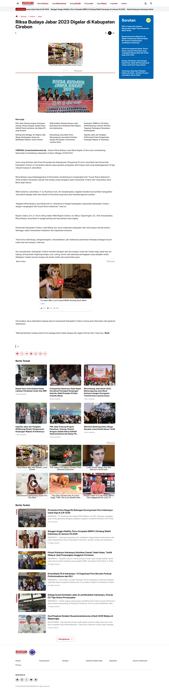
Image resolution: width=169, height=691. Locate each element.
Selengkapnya (64, 639)
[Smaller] (106, 33)
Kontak (18, 661)
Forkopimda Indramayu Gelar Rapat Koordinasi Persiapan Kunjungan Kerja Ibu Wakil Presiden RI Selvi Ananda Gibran (65, 392)
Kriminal (17, 597)
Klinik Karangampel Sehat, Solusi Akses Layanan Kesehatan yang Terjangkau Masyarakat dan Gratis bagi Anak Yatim (135, 52)
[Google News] (36, 680)
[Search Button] (151, 3)
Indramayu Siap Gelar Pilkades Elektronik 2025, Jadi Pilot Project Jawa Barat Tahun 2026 (135, 73)
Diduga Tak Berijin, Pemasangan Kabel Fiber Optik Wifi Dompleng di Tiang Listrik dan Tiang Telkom (135, 63)
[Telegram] (26, 354)
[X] (22, 354)
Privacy (18, 665)
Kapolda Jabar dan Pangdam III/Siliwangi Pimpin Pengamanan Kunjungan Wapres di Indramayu (96, 137)
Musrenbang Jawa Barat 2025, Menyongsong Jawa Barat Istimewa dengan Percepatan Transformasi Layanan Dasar (63, 138)
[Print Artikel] (40, 354)
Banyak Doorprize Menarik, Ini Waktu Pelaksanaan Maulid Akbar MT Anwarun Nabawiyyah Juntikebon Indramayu (135, 39)
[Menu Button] (18, 3)
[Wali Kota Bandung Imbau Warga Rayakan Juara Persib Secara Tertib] (99, 413)
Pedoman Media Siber (94, 661)
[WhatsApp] (36, 354)
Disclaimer (113, 661)
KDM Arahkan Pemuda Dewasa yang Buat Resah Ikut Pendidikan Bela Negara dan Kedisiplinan (65, 125)
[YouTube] (31, 680)
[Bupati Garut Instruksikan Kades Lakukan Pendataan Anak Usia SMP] (31, 374)
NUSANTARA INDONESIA (29, 686)
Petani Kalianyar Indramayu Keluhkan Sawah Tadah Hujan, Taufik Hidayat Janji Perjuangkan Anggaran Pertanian (80, 553)
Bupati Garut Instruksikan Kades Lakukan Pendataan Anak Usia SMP (31, 389)
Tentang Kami (44, 661)
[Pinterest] (31, 354)
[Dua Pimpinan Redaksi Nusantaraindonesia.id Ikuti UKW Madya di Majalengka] (32, 624)
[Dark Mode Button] (145, 3)
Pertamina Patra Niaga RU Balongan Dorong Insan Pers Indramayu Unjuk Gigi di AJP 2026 (80, 511)
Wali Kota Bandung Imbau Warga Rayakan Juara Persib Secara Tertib (99, 428)
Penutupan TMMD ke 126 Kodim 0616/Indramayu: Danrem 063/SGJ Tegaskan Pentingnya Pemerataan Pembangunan (97, 126)
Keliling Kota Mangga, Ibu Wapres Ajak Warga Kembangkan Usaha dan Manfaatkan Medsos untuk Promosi (31, 137)
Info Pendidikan (17, 538)
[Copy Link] (45, 354)
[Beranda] (17, 16)
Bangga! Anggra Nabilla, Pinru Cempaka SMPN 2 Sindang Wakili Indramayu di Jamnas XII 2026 (57, 9)
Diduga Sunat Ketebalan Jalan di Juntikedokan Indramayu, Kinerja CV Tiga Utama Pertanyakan (80, 596)
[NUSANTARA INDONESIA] (28, 3)
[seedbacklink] (32, 652)
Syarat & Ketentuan (140, 661)
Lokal (17, 512)
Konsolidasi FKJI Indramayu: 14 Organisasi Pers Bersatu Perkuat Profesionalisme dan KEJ (80, 574)
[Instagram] (22, 680)
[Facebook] (17, 354)
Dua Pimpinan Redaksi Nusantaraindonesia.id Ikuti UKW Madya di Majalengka (80, 617)
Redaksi (65, 661)
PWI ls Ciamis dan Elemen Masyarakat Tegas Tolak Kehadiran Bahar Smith (135, 28)
